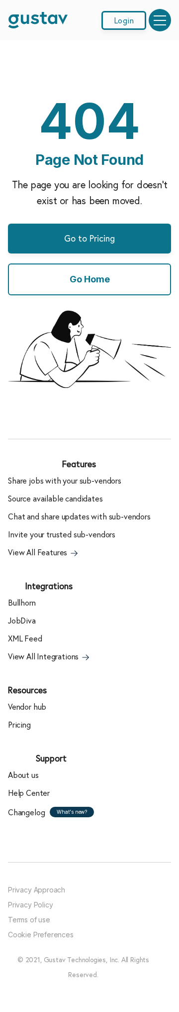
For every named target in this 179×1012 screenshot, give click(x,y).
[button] (160, 20)
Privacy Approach (36, 890)
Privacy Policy (30, 904)
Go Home (90, 279)
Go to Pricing (89, 238)
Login (124, 20)
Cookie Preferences (41, 934)
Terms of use (29, 919)
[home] (38, 20)
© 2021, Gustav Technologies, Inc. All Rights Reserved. (83, 967)
